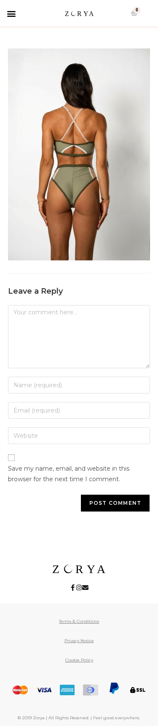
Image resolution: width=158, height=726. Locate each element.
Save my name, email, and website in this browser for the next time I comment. (68, 474)
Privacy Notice (79, 640)
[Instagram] (79, 587)
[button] (11, 13)
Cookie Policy (79, 660)
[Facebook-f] (73, 587)
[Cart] (134, 13)
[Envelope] (85, 587)
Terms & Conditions (79, 621)
